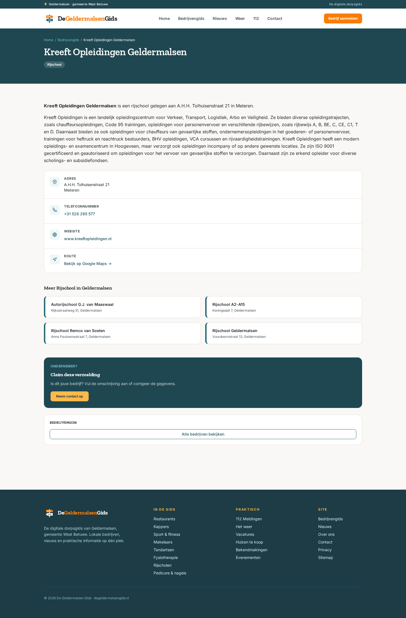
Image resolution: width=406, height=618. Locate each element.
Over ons (326, 534)
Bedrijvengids (191, 18)
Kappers (161, 526)
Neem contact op (69, 396)
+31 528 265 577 (79, 213)
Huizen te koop (249, 542)
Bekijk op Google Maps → (88, 263)
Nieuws (220, 18)
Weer (240, 18)
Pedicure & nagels (170, 573)
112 (256, 18)
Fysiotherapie (166, 557)
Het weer (244, 526)
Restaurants (164, 518)
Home (164, 18)
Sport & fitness (167, 534)
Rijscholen (163, 565)
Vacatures (245, 534)
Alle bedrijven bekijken (203, 434)
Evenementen (248, 557)
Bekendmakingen (251, 549)
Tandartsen (164, 549)
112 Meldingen (249, 518)
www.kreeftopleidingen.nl (88, 238)
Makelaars (163, 542)
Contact (274, 18)
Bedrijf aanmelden (343, 18)
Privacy (325, 549)
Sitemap (325, 557)
